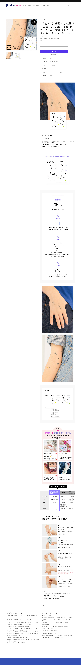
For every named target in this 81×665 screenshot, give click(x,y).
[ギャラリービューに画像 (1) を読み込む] (9, 55)
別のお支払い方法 (54, 54)
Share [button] (43, 605)
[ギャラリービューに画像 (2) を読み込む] (17, 55)
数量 (41, 40)
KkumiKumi (42, 661)
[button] (69, 5)
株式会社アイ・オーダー (54, 633)
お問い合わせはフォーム (48, 637)
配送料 (45, 38)
